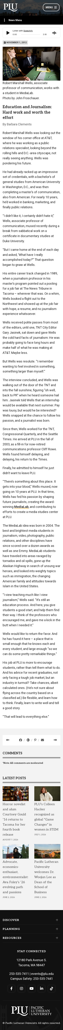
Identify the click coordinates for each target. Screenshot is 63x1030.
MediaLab (21, 507)
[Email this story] (42, 740)
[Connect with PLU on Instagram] (21, 988)
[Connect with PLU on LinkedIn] (41, 988)
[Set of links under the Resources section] (56, 938)
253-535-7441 (43, 978)
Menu (49, 7)
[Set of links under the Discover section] (56, 920)
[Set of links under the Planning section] (56, 929)
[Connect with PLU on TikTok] (51, 988)
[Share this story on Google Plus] (28, 740)
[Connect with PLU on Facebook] (11, 988)
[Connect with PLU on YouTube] (31, 988)
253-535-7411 (19, 974)
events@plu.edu (42, 974)
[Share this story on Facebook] (21, 740)
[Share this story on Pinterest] (35, 740)
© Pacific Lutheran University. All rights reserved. (31, 1023)
